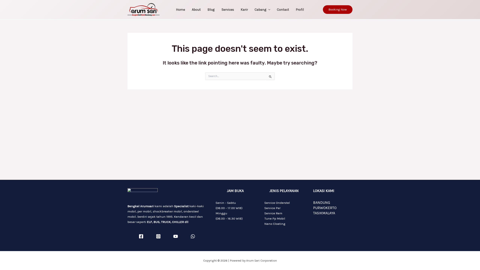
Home (180, 10)
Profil (300, 10)
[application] (268, 9)
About (196, 10)
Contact (283, 10)
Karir (244, 10)
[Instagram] (158, 236)
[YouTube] (175, 236)
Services (227, 10)
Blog (211, 10)
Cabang (260, 10)
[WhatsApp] (193, 236)
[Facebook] (141, 236)
